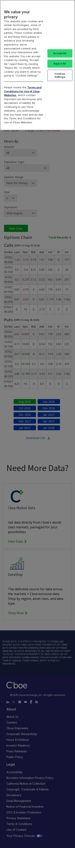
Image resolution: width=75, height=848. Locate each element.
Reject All (60, 63)
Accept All (59, 53)
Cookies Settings (59, 75)
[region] (37, 65)
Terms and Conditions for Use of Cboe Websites (23, 91)
